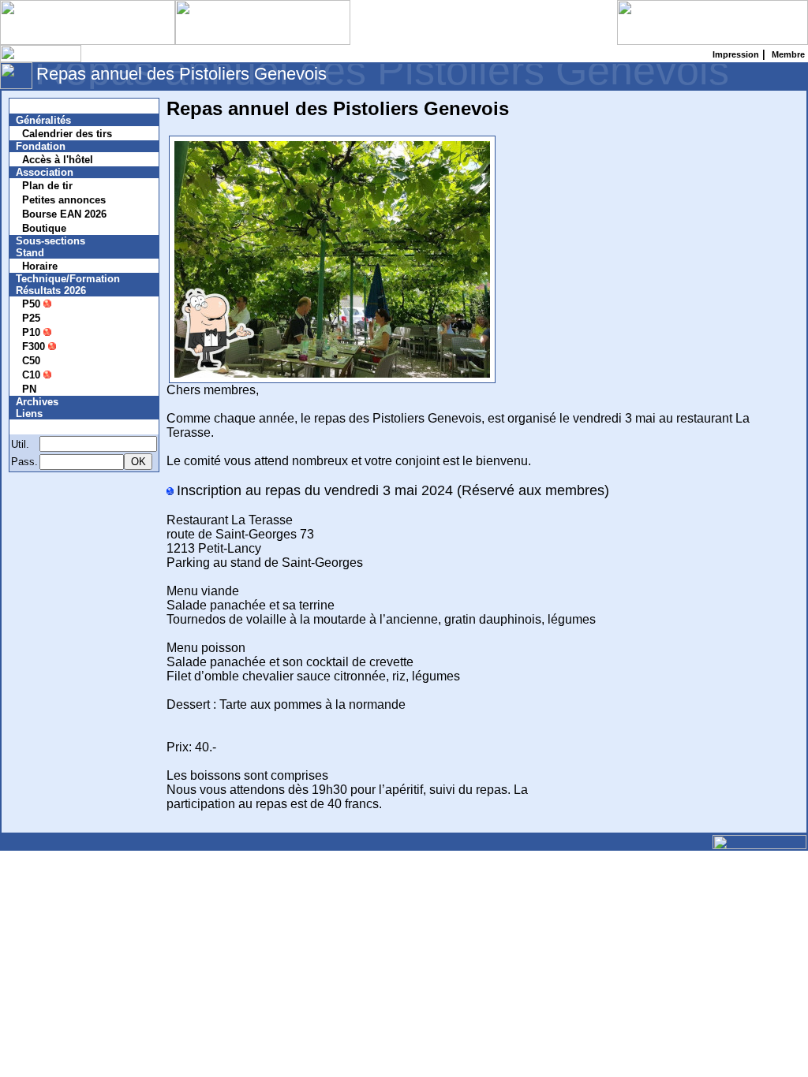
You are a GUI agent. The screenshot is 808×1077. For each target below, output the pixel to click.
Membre (45, 427)
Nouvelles (49, 106)
